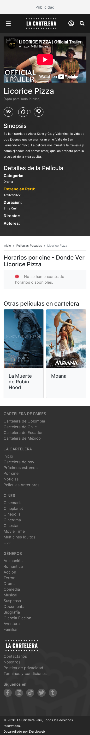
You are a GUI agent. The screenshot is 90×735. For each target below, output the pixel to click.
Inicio (8, 456)
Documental (14, 606)
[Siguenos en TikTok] (30, 693)
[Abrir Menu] (8, 23)
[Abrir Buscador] (82, 23)
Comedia (12, 589)
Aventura (12, 623)
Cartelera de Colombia (24, 421)
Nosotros (12, 662)
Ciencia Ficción (17, 617)
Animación (13, 560)
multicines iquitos (19, 537)
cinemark (12, 502)
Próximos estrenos (20, 467)
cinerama (12, 519)
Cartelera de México (22, 438)
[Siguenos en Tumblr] (53, 693)
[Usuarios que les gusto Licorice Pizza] (23, 112)
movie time (14, 531)
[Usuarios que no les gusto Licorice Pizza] (38, 112)
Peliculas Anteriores (21, 484)
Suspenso (12, 600)
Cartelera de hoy (19, 461)
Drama (10, 583)
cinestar (11, 525)
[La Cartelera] (41, 23)
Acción (10, 572)
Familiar (11, 629)
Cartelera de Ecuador (23, 432)
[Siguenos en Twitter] (41, 693)
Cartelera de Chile (20, 426)
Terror (9, 577)
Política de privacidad (23, 667)
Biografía (12, 612)
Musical (10, 595)
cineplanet (13, 508)
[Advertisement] (45, 7)
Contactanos (15, 656)
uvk (7, 542)
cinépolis (12, 514)
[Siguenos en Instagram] (19, 693)
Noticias (11, 479)
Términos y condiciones (25, 673)
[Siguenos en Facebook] (8, 693)
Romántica (13, 566)
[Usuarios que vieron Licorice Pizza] (8, 112)
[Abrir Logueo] (71, 23)
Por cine (11, 473)
